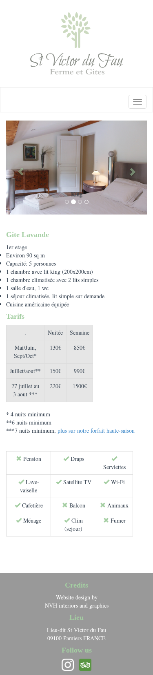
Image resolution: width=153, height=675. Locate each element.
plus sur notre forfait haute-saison (96, 430)
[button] (16, 168)
